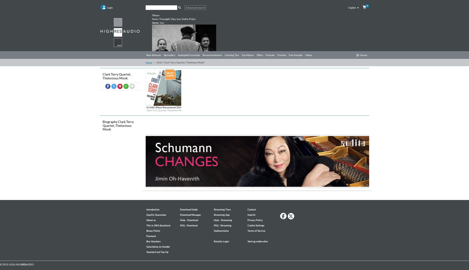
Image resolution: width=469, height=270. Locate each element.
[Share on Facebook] (107, 86)
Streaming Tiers (222, 209)
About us (151, 220)
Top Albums (248, 55)
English (352, 7)
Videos (308, 55)
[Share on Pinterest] (120, 86)
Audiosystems (221, 230)
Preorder (270, 55)
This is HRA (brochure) (158, 225)
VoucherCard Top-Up (157, 252)
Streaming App (222, 214)
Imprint (251, 214)
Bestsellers (169, 55)
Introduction (152, 209)
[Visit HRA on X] (291, 216)
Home (149, 62)
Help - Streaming (223, 220)
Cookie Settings (256, 225)
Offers (259, 55)
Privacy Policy (255, 220)
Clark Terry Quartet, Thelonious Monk (165, 110)
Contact (252, 209)
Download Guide (189, 209)
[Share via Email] (132, 86)
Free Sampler (296, 55)
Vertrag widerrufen (258, 241)
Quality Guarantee (156, 214)
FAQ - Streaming (222, 225)
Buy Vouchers (153, 241)
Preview (282, 55)
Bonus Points (153, 230)
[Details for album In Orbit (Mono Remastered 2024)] (163, 87)
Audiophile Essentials (189, 55)
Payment (151, 236)
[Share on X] (114, 86)
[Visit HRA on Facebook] (283, 216)
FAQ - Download (188, 225)
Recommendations (212, 55)
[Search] (179, 7)
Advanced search (195, 7)
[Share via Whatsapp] (126, 86)
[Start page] (120, 32)
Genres (363, 55)
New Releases (153, 55)
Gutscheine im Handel (158, 246)
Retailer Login (221, 241)
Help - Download (189, 220)
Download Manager (190, 214)
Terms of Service (256, 230)
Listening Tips (232, 55)
